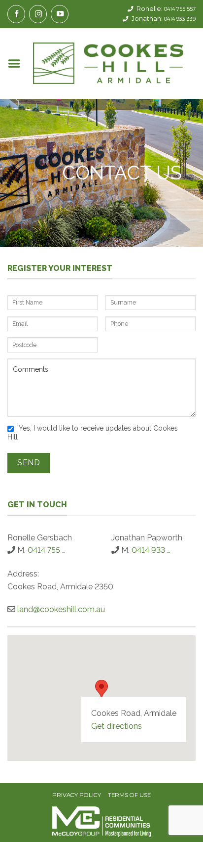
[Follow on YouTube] (59, 14)
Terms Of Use (129, 795)
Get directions (116, 726)
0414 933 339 (180, 19)
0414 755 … (47, 550)
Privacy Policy (76, 795)
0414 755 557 (180, 9)
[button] (14, 63)
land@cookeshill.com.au (61, 609)
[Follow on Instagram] (38, 14)
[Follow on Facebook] (16, 14)
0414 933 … (151, 550)
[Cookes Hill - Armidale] (108, 63)
